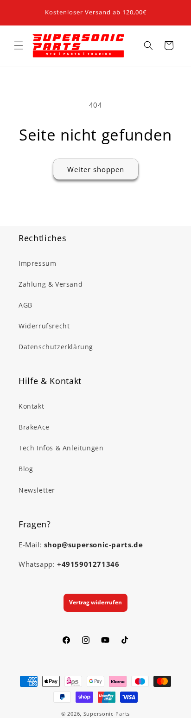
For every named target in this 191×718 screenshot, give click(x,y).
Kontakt (31, 406)
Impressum (37, 263)
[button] (18, 45)
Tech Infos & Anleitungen (61, 447)
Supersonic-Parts (106, 713)
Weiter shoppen (95, 169)
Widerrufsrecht (44, 325)
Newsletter (37, 490)
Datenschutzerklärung (56, 346)
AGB (25, 305)
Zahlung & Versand (51, 284)
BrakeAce (34, 427)
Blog (26, 468)
